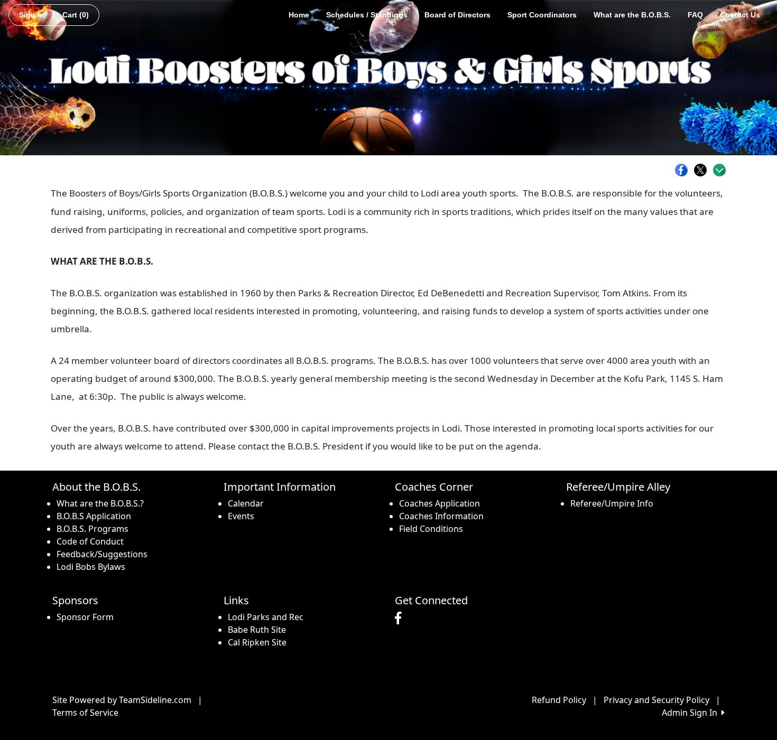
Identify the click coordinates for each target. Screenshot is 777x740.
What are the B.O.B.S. (632, 15)
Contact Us (740, 15)
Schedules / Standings (367, 15)
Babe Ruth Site (257, 629)
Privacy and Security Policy (656, 700)
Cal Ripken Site (257, 642)
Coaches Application (439, 503)
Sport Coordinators (542, 15)
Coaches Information (441, 516)
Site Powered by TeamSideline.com (121, 700)
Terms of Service (85, 712)
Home (299, 15)
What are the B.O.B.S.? (100, 503)
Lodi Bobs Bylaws (91, 567)
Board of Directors (457, 15)
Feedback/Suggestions (102, 554)
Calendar (246, 503)
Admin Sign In (692, 712)
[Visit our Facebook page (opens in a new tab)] (400, 618)
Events (241, 516)
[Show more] (719, 170)
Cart (75, 15)
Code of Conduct (90, 541)
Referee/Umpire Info (611, 503)
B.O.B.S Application (94, 516)
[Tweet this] (703, 170)
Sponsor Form (85, 617)
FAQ (695, 15)
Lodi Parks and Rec (265, 617)
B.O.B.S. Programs (92, 529)
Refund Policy (559, 700)
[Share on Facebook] (684, 170)
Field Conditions (431, 529)
